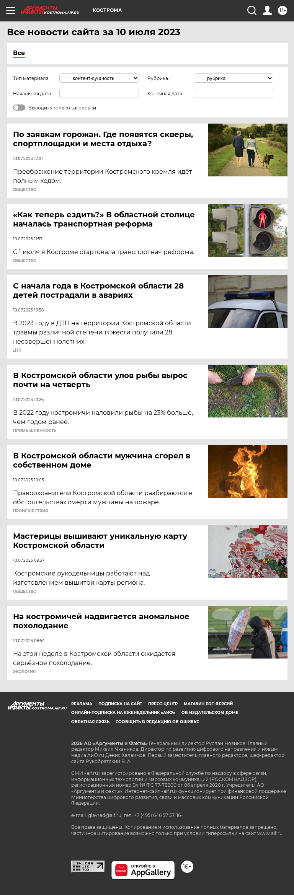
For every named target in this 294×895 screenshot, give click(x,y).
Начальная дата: (32, 93)
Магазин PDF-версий (208, 703)
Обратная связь (90, 721)
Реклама (81, 703)
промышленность (34, 431)
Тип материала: (31, 78)
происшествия (30, 511)
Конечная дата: (165, 93)
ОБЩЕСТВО (24, 190)
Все (19, 53)
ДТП (17, 350)
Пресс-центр (163, 703)
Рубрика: (158, 78)
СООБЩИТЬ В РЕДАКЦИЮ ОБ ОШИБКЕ (157, 721)
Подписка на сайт (120, 703)
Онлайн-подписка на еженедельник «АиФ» (123, 712)
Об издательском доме (209, 712)
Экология (24, 672)
